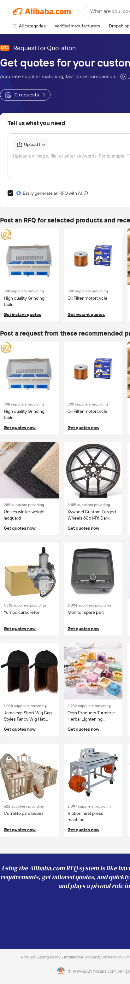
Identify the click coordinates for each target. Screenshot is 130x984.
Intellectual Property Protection (93, 957)
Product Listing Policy (41, 957)
